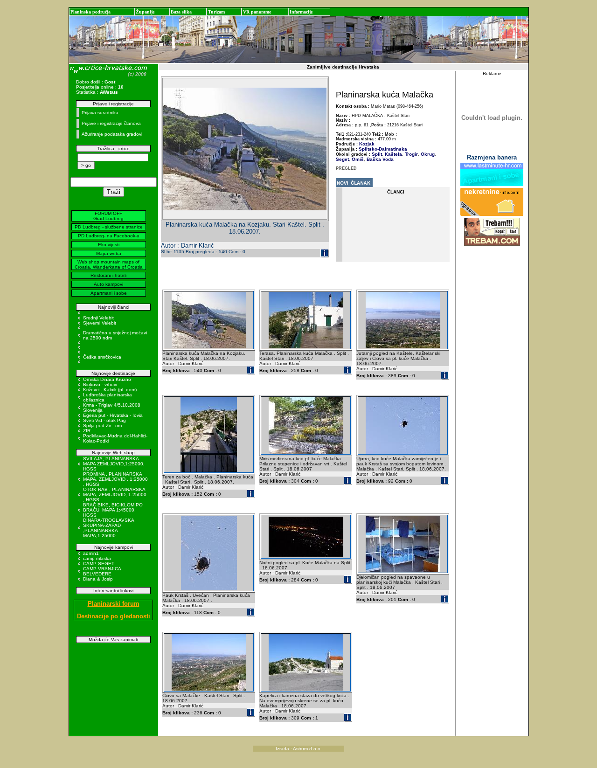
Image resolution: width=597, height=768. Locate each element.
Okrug (427, 154)
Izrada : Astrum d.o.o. (299, 748)
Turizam (216, 11)
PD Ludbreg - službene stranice (109, 226)
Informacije (301, 11)
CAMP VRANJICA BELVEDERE (102, 571)
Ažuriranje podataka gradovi (112, 134)
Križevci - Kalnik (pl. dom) (110, 389)
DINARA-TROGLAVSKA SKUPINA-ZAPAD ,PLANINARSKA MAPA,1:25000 (108, 528)
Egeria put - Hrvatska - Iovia (113, 415)
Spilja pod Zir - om (102, 425)
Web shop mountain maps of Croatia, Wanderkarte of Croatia (109, 264)
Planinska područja (90, 11)
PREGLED (346, 168)
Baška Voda (379, 159)
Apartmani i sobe (108, 293)
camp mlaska (97, 558)
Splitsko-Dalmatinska (383, 149)
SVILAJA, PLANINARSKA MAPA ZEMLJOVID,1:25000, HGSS (114, 463)
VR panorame (257, 11)
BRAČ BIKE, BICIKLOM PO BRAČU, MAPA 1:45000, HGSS (113, 510)
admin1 (91, 553)
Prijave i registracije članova (111, 123)
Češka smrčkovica (102, 357)
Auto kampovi (108, 284)
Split (377, 154)
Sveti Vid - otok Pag (104, 420)
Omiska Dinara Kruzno (107, 379)
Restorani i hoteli (108, 275)
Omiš (357, 159)
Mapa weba (108, 253)
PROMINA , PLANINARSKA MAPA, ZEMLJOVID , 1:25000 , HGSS (115, 479)
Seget (342, 159)
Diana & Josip (98, 578)
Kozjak (367, 143)
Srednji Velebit (98, 317)
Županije (145, 11)
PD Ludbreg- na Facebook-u (108, 235)
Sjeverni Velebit (99, 322)
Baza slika (181, 11)
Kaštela (392, 154)
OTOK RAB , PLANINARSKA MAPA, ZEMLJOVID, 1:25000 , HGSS (114, 494)
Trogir (410, 154)
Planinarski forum (113, 603)
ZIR (86, 430)
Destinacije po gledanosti (113, 616)
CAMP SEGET (98, 563)
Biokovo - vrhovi (100, 384)
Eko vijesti (108, 244)
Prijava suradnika (100, 112)
